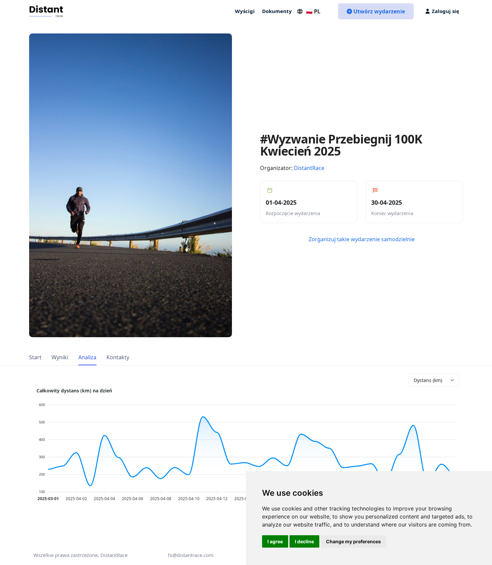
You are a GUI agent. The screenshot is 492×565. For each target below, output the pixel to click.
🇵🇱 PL (313, 11)
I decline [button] (304, 541)
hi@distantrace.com (191, 555)
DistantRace (309, 168)
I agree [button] (275, 541)
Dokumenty (277, 11)
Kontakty (117, 357)
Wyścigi (245, 11)
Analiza (87, 357)
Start (35, 357)
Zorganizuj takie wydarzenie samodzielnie (362, 239)
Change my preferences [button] (353, 541)
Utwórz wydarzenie (379, 11)
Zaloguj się (445, 11)
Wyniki (60, 357)
